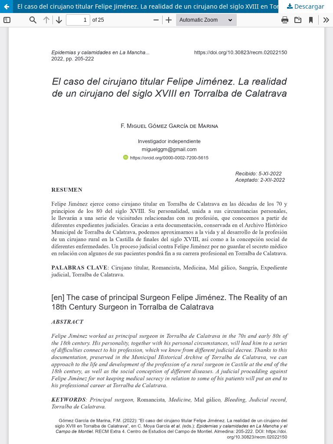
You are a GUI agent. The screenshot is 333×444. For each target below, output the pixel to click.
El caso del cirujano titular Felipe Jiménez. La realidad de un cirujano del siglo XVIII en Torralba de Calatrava (175, 6)
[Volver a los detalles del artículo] (6, 6)
